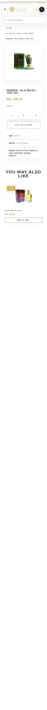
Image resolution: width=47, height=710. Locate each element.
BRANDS (18, 153)
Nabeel (27, 153)
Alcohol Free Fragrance (20, 33)
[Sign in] (35, 9)
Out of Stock (23, 125)
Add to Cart (23, 220)
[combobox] (23, 20)
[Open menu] (5, 9)
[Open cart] (42, 9)
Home (9, 28)
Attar (11, 153)
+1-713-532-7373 (11, 2)
